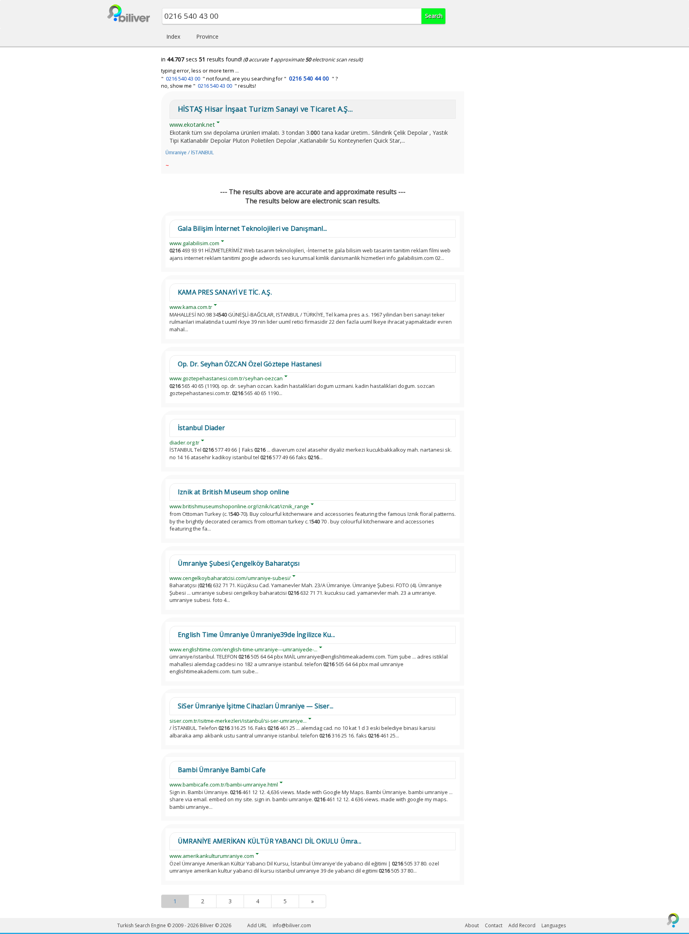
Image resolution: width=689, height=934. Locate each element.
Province (207, 36)
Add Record (521, 925)
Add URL (257, 925)
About (472, 925)
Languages (553, 925)
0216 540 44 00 (309, 78)
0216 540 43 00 (183, 78)
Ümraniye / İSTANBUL (189, 152)
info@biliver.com (292, 925)
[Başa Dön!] (673, 920)
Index (173, 36)
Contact (493, 925)
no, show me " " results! (208, 86)
